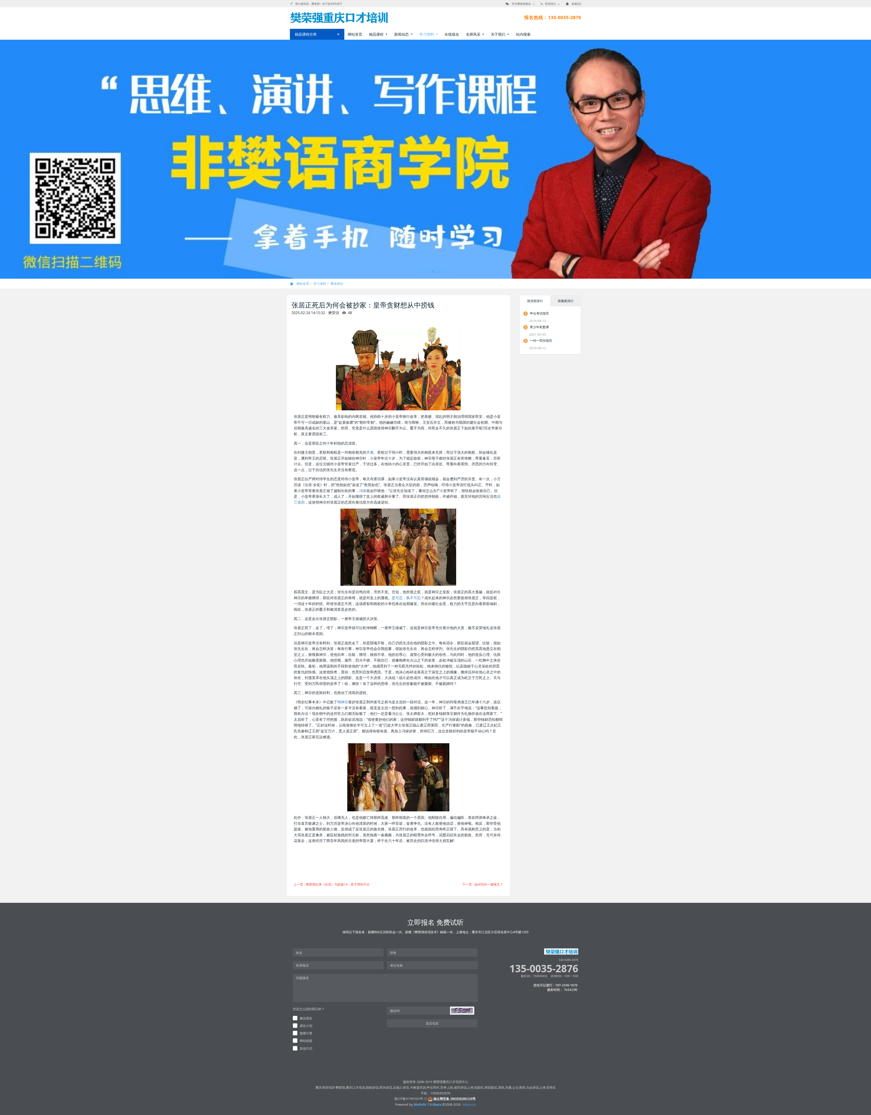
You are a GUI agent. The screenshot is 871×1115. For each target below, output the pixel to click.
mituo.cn (469, 1104)
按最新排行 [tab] (566, 301)
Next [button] (868, 159)
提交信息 (432, 1023)
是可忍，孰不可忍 (406, 597)
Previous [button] (2, 159)
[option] (435, 159)
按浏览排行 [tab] (535, 301)
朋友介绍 (306, 1026)
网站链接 (306, 1041)
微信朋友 (306, 1018)
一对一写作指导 (541, 340)
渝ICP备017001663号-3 (410, 1098)
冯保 (362, 490)
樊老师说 (336, 283)
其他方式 (306, 1048)
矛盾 (370, 452)
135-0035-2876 (543, 968)
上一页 (332, 884)
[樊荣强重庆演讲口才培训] (339, 17)
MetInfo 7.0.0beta (427, 1104)
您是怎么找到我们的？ (309, 1009)
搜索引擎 (306, 1033)
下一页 (482, 884)
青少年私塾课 (539, 327)
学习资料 (319, 283)
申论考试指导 (539, 313)
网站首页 (355, 34)
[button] (462, 1010)
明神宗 (342, 701)
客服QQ (576, 4)
